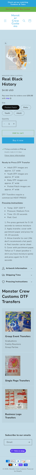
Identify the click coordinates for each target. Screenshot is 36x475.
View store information (14, 155)
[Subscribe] (29, 442)
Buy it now (18, 140)
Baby (25, 107)
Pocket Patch (11, 107)
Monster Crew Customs (18, 469)
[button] (5, 21)
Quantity (5, 119)
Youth (7, 113)
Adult (19, 113)
